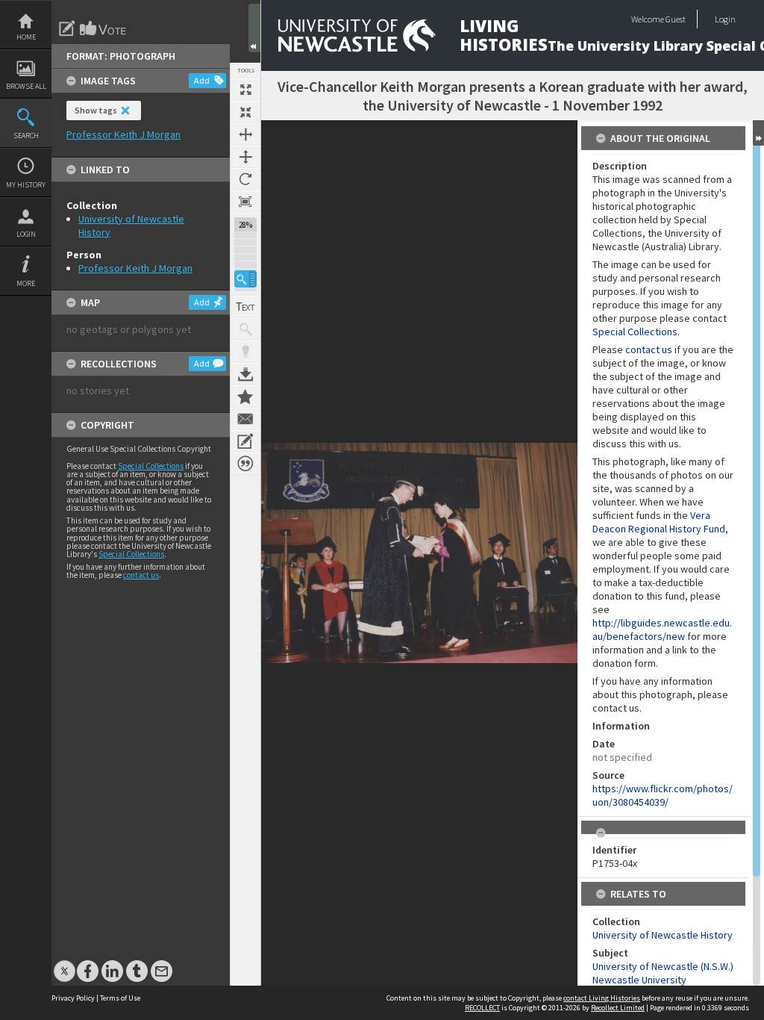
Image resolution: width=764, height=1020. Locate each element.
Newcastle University (639, 979)
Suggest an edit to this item (67, 28)
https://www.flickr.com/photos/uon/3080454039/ (662, 795)
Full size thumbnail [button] (245, 89)
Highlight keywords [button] (245, 351)
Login (26, 234)
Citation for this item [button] (245, 464)
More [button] (25, 283)
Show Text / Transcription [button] (245, 307)
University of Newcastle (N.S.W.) (662, 966)
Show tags (96, 110)
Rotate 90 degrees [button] (245, 179)
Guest (676, 19)
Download (245, 374)
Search (26, 135)
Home (26, 37)
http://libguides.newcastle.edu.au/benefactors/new (662, 629)
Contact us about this (245, 419)
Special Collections (151, 466)
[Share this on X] (64, 963)
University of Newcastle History (662, 935)
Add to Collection (245, 396)
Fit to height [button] (245, 157)
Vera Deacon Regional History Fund (658, 522)
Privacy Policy (73, 998)
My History (26, 185)
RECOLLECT (482, 1008)
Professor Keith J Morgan (135, 268)
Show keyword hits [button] (245, 329)
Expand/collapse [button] (758, 133)
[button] (245, 278)
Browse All (26, 86)
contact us (141, 575)
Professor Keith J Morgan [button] (123, 134)
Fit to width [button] (245, 134)
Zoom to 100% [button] (245, 201)
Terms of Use (120, 998)
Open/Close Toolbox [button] (254, 28)
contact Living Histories (601, 998)
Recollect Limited (618, 1008)
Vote (104, 28)
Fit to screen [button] (245, 112)
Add (202, 80)
